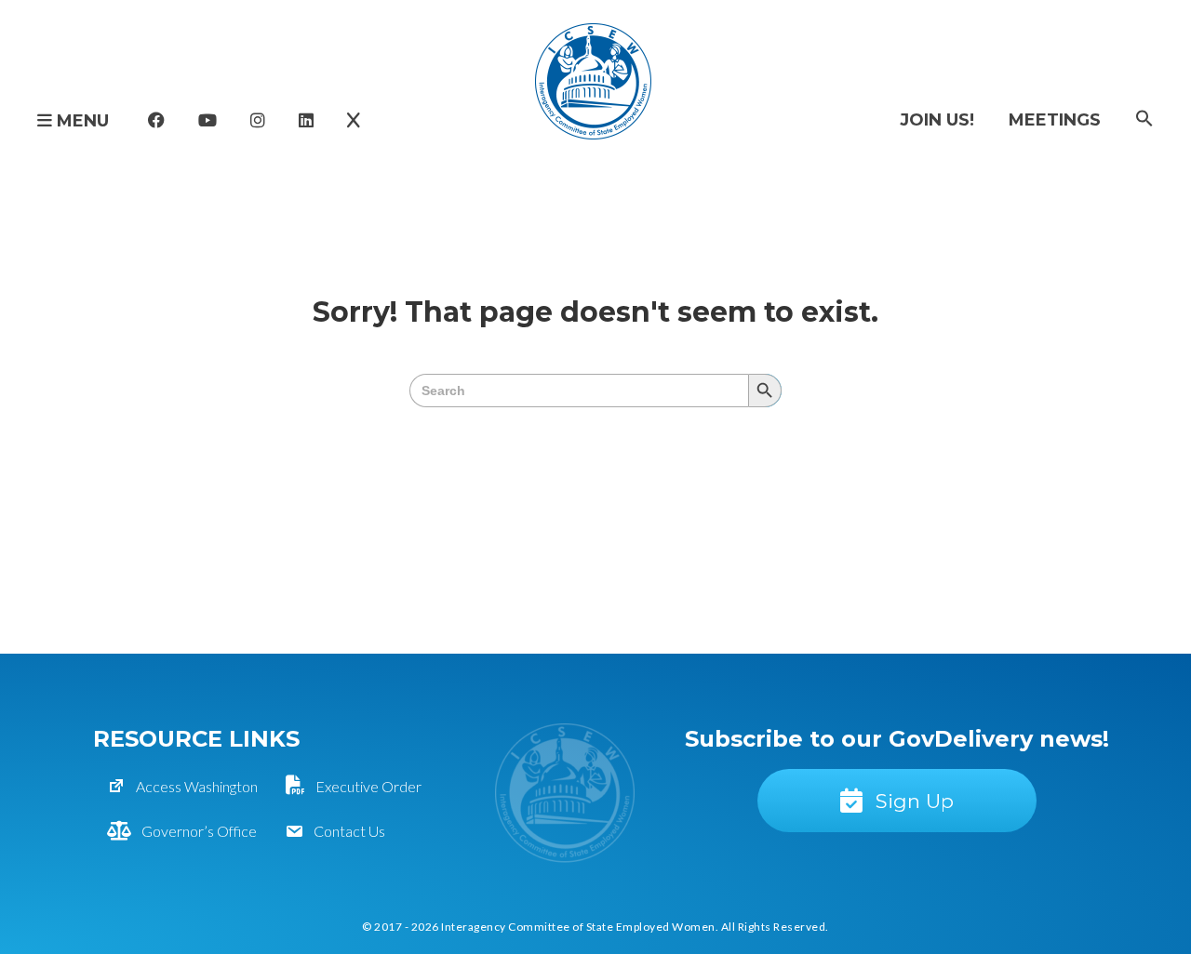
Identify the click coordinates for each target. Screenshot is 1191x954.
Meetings (1055, 120)
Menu (80, 121)
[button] (1144, 119)
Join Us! (937, 120)
